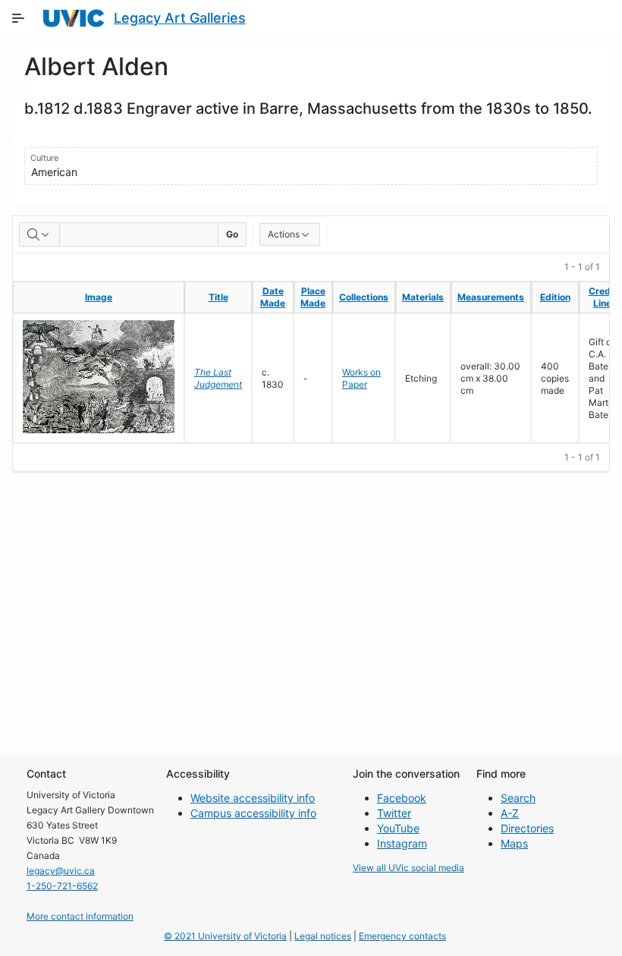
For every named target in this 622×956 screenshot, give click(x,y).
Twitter (394, 813)
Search (518, 797)
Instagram (402, 843)
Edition (555, 297)
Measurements (490, 297)
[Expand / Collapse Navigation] (18, 18)
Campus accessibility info (253, 813)
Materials (423, 297)
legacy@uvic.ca (61, 870)
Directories (527, 828)
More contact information (80, 916)
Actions (284, 234)
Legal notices (322, 936)
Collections (363, 297)
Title (218, 297)
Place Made (312, 297)
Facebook (401, 797)
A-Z (510, 813)
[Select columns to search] (39, 234)
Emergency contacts (402, 936)
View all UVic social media (408, 867)
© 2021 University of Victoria (225, 936)
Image (98, 297)
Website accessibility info (252, 797)
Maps (514, 843)
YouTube (398, 828)
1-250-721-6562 (62, 886)
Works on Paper (361, 378)
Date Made (272, 297)
